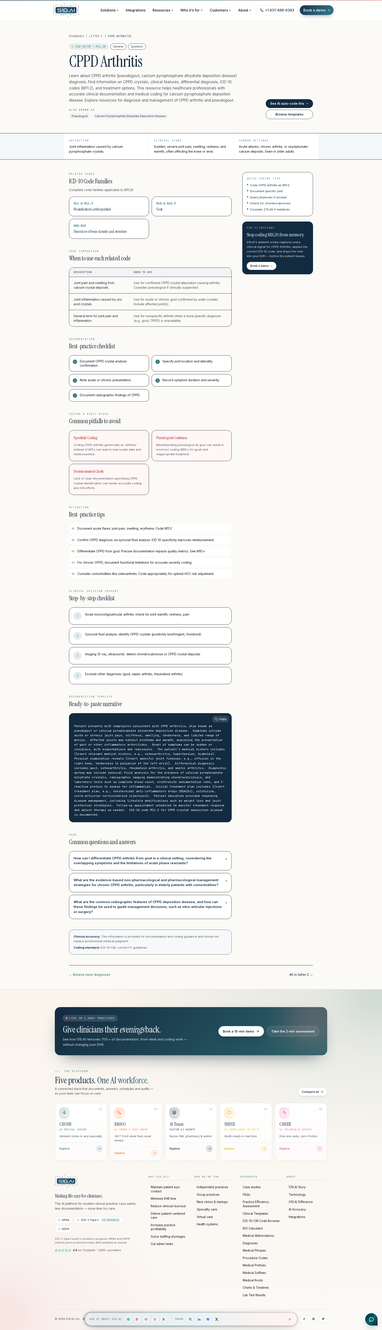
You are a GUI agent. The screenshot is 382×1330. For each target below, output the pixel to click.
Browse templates (289, 114)
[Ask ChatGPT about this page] (128, 1319)
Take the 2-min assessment (293, 1031)
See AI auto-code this (287, 103)
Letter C (96, 36)
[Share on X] (217, 1319)
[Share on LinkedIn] (199, 1319)
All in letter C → (301, 974)
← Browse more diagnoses (89, 974)
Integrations (135, 10)
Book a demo (314, 10)
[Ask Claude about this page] (137, 1319)
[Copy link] (190, 1319)
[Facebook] (304, 1319)
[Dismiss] (289, 1319)
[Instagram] (313, 1319)
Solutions (108, 10)
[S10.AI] (66, 1181)
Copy (222, 719)
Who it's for (190, 10)
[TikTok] (323, 1319)
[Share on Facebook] (208, 1319)
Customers (219, 10)
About (243, 10)
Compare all (310, 1091)
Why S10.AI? (159, 1176)
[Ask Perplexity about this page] (146, 1319)
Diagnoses (76, 36)
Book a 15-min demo (238, 1031)
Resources (161, 10)
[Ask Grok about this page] (164, 1319)
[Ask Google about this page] (155, 1319)
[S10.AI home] (74, 10)
